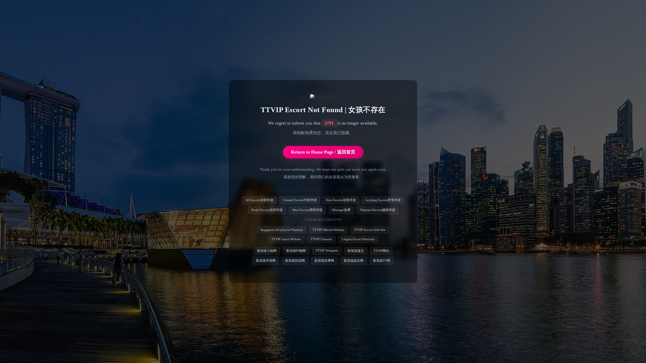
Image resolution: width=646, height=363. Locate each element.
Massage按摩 (341, 210)
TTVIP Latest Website (286, 239)
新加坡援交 (355, 251)
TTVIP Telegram (326, 250)
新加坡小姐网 (267, 251)
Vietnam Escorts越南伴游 (377, 210)
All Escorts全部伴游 (259, 200)
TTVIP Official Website (328, 230)
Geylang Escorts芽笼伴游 (383, 200)
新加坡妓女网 (353, 260)
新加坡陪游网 (295, 260)
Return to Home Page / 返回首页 (323, 152)
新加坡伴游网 (266, 260)
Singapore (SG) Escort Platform (281, 230)
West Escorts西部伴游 (307, 210)
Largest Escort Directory (358, 239)
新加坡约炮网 (296, 251)
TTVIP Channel (321, 239)
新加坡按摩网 (324, 260)
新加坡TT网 (381, 260)
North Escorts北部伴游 (267, 210)
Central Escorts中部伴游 (300, 200)
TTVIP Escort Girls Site (370, 230)
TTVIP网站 (381, 251)
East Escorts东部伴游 (341, 200)
